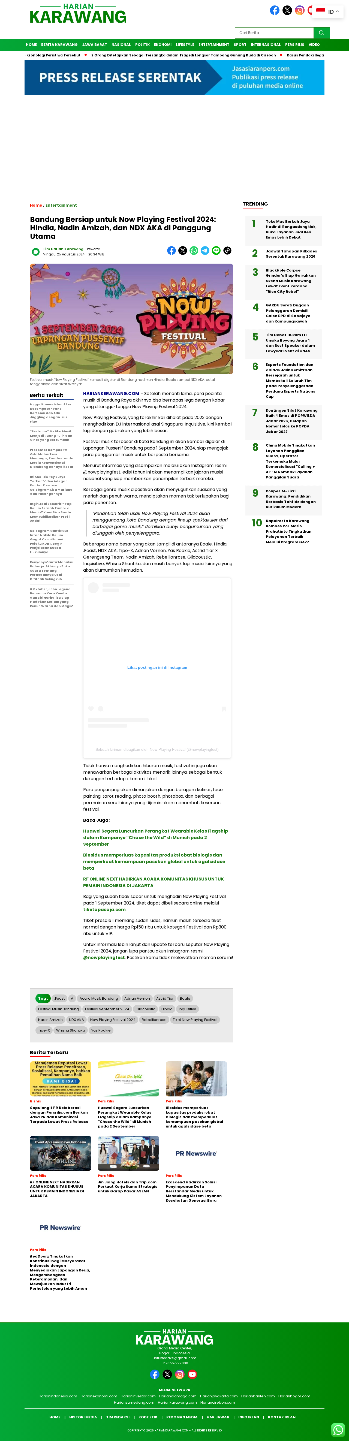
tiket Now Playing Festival (195, 1019)
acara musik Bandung (99, 998)
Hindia (167, 1009)
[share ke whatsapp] (195, 254)
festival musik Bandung (58, 1009)
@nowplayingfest (104, 957)
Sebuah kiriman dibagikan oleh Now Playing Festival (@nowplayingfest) (157, 749)
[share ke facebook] (172, 254)
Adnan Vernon (137, 998)
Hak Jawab (218, 1417)
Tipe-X (44, 1030)
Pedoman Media (182, 1417)
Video (314, 44)
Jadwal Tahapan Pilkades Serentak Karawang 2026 (291, 253)
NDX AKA (76, 1019)
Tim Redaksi (118, 1417)
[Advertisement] (174, 153)
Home (31, 44)
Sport (240, 44)
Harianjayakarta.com (219, 1396)
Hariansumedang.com (134, 1402)
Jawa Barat (94, 44)
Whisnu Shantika (70, 1030)
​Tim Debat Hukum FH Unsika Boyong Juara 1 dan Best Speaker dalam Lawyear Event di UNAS (290, 343)
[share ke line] (217, 254)
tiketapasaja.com (104, 909)
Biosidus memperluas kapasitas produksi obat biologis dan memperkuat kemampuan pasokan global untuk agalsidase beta (154, 861)
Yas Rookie (101, 1030)
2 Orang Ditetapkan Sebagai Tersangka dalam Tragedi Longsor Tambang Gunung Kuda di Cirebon (153, 55)
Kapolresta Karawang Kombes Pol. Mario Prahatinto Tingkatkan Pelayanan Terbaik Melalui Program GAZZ (288, 531)
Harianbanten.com (258, 1396)
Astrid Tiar (165, 998)
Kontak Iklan (282, 1417)
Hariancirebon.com (217, 1402)
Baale (185, 998)
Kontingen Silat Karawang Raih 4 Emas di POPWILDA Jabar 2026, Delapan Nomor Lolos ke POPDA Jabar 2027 (292, 421)
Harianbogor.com (294, 1396)
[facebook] (275, 14)
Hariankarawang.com (177, 1402)
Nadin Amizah (50, 1019)
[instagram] (300, 14)
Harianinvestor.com (138, 1396)
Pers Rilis (294, 44)
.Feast (59, 998)
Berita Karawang (59, 44)
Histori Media (83, 1417)
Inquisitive (187, 1009)
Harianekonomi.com (99, 1396)
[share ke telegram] (206, 254)
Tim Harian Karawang (63, 249)
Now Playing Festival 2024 (113, 1019)
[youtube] (193, 1378)
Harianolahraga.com (178, 1396)
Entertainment (213, 44)
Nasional (121, 44)
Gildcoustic (145, 1009)
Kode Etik (148, 1417)
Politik (142, 44)
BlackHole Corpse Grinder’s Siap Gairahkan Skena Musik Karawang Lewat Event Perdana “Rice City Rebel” (291, 280)
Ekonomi (163, 44)
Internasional (266, 44)
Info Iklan (248, 1417)
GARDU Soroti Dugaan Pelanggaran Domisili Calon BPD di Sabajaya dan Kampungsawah (288, 313)
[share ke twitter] (183, 254)
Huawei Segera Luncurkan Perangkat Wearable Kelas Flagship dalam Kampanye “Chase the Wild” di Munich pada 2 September (155, 837)
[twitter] (288, 14)
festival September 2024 (107, 1009)
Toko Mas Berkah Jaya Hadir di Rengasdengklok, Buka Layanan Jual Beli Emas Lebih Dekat (291, 229)
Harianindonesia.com (58, 1396)
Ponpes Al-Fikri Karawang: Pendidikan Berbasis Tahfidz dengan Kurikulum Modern (291, 499)
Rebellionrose (154, 1019)
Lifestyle (185, 44)
